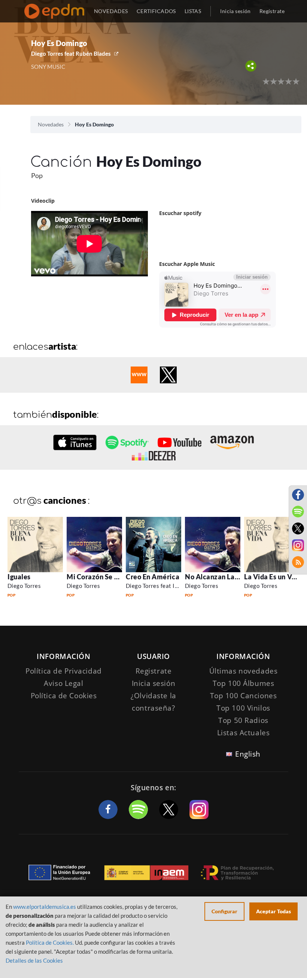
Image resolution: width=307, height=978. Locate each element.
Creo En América (152, 577)
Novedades (51, 124)
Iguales (19, 577)
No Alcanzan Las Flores (222, 577)
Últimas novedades (243, 671)
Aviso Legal (63, 683)
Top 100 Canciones (243, 695)
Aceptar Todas (273, 911)
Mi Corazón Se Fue (96, 577)
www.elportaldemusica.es (44, 906)
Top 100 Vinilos (243, 708)
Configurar (224, 911)
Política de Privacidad (63, 671)
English (248, 754)
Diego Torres (24, 585)
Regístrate (272, 11)
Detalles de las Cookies (34, 960)
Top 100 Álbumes (243, 683)
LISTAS (193, 11)
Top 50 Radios (243, 720)
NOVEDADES (111, 11)
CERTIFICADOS (156, 11)
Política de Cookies (64, 695)
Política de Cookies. (50, 942)
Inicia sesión (235, 11)
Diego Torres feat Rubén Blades (71, 53)
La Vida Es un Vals (272, 577)
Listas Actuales (243, 733)
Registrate (154, 671)
